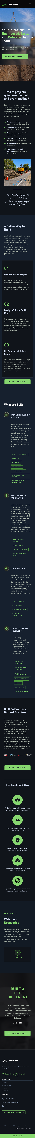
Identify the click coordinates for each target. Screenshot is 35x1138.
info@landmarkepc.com (12, 1102)
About (5, 1088)
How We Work (7, 1085)
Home (5, 1082)
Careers (6, 1091)
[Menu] (30, 4)
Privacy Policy (20, 1128)
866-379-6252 (9, 1099)
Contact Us (28, 1128)
